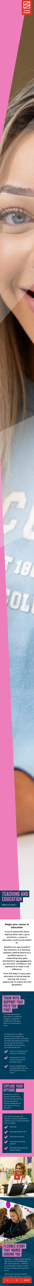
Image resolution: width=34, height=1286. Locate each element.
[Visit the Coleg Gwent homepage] (27, 7)
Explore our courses (8, 905)
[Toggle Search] (17, 1280)
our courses (21, 961)
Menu (28, 1280)
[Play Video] (17, 1177)
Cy (7, 1280)
